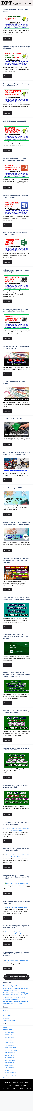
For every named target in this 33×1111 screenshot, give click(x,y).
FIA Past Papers (9, 1055)
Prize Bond (6, 1077)
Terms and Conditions (9, 1020)
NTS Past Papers (9, 1040)
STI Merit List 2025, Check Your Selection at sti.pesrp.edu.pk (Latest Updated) (16, 636)
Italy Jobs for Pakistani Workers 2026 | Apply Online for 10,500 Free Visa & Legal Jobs (16, 560)
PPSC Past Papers (10, 1032)
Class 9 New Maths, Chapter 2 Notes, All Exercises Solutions (16, 823)
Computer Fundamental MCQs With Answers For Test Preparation (15, 310)
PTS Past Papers (9, 1042)
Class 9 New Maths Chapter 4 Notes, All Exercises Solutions (16, 749)
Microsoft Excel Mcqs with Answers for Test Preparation (15, 234)
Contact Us (6, 1013)
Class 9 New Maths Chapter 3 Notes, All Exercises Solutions (16, 786)
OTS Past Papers (9, 1045)
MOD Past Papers (10, 1060)
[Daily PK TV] (11, 3)
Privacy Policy (7, 1015)
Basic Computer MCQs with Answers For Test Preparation (16, 271)
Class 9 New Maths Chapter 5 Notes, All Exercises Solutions (16, 712)
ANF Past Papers (9, 1062)
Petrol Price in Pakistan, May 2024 (15, 419)
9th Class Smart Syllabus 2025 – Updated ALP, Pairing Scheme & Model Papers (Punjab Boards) (16, 674)
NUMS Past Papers (10, 1075)
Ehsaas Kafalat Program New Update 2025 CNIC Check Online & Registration (16, 954)
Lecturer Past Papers (10, 1072)
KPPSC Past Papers (10, 1047)
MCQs (5, 1027)
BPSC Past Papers (10, 1052)
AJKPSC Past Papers (11, 1050)
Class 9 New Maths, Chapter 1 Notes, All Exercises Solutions (16, 849)
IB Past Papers (9, 1070)
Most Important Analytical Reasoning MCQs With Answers (16, 85)
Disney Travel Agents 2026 (12, 488)
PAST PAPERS (7, 1030)
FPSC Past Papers (10, 1035)
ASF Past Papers (9, 1065)
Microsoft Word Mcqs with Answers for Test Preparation (15, 196)
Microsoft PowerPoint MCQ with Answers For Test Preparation (14, 159)
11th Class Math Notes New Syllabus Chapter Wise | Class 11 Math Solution (16, 598)
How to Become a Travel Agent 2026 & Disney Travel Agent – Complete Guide (16, 523)
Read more (7, 38)
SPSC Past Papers (10, 1037)
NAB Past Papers (9, 1067)
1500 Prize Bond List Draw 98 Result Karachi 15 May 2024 (16, 347)
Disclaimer (6, 1018)
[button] (24, 3)
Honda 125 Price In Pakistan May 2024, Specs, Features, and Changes (16, 453)
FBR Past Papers (9, 1057)
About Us (5, 1010)
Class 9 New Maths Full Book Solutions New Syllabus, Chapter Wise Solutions (16, 877)
